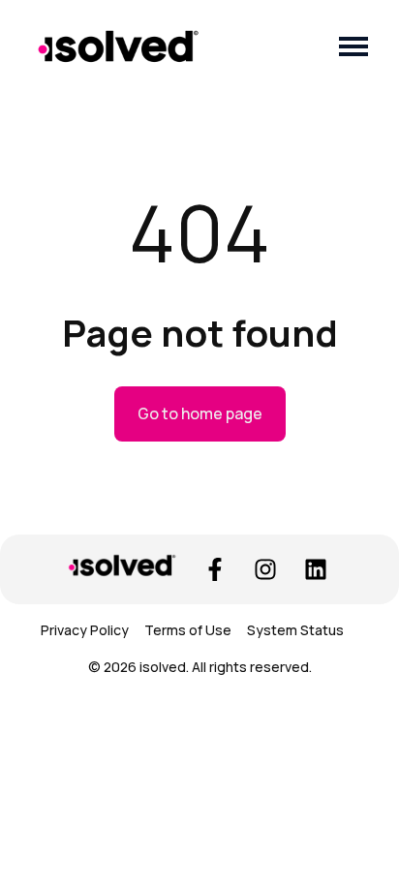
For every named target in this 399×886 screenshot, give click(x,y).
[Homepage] (118, 46)
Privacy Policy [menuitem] (85, 630)
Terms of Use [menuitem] (187, 630)
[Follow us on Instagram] (265, 569)
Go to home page (200, 413)
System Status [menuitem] (295, 630)
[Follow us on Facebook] (215, 569)
